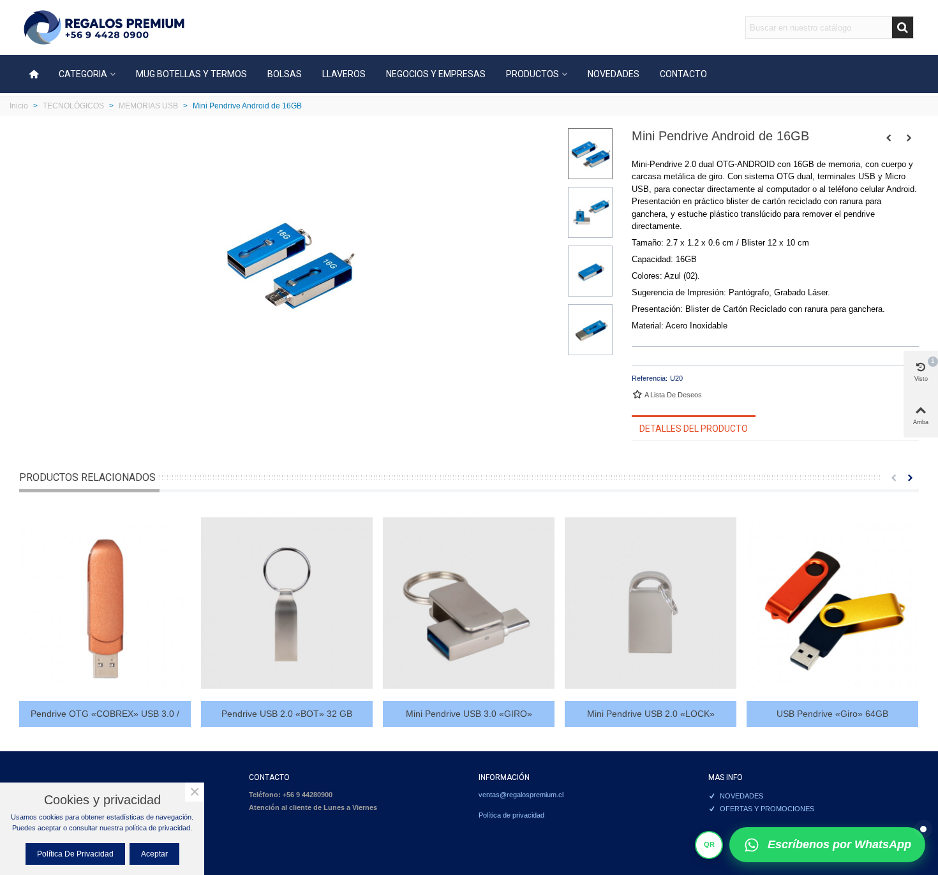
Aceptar (154, 853)
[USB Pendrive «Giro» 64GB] (832, 603)
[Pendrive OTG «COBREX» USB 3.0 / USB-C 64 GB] (105, 603)
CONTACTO (683, 74)
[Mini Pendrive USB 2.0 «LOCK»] (650, 603)
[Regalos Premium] (104, 28)
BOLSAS (284, 74)
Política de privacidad (511, 815)
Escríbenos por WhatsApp (839, 844)
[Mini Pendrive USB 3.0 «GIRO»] (469, 603)
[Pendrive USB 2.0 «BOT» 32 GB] (287, 603)
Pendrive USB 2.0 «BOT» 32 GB (286, 714)
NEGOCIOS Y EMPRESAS (436, 74)
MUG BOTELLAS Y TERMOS (191, 74)
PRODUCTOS (532, 74)
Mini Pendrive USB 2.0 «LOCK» (651, 714)
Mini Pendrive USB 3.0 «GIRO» (469, 714)
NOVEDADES (613, 74)
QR (709, 844)
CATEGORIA (83, 74)
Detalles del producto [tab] (693, 428)
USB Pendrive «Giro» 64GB (832, 714)
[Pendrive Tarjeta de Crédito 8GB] (888, 137)
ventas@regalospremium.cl (521, 794)
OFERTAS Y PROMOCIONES (767, 808)
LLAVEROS (344, 74)
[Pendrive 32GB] (909, 137)
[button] (893, 477)
